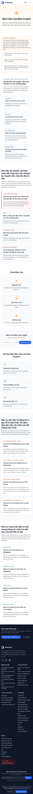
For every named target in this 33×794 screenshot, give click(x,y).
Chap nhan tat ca (21, 791)
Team (19, 724)
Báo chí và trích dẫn (23, 720)
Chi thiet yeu (10, 791)
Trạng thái (4, 752)
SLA (2, 749)
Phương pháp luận (6, 756)
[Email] (2, 660)
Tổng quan (4, 695)
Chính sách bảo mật (6, 738)
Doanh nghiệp (21, 702)
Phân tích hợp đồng (23, 685)
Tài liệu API (20, 695)
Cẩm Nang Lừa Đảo (23, 706)
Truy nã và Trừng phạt (7, 697)
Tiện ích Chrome (22, 697)
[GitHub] (6, 660)
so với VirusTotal (22, 731)
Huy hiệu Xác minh (22, 704)
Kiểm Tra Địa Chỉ (25, 342)
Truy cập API (26, 637)
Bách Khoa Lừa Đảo (23, 709)
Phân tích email (22, 678)
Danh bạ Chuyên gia (23, 718)
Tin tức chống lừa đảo (7, 700)
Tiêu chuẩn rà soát (6, 747)
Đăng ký (28, 777)
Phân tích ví (21, 682)
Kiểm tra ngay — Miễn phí (10, 637)
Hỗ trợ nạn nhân (22, 715)
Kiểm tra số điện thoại (23, 673)
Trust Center (21, 729)
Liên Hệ (3, 754)
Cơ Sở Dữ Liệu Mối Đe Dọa (8, 704)
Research (20, 727)
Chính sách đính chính (7, 745)
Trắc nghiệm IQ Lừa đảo (24, 711)
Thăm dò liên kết (22, 680)
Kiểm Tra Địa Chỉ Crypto (24, 671)
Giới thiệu (20, 722)
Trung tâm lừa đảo (6, 702)
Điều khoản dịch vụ (6, 740)
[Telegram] (9, 660)
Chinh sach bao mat (23, 788)
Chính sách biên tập (6, 743)
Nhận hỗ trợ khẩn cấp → (7, 763)
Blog (19, 713)
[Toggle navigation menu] (30, 2)
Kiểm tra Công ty (22, 676)
